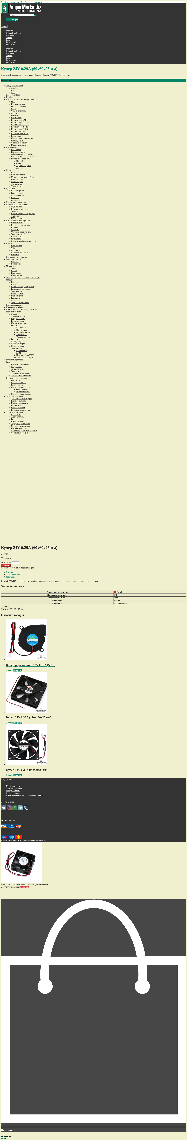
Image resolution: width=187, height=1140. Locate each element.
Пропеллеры (16, 275)
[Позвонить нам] (25, 810)
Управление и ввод (14, 396)
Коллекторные (17, 191)
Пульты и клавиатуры (20, 410)
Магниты (15, 229)
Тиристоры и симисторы (22, 357)
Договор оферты (13, 793)
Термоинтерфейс (18, 234)
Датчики (10, 170)
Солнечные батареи (19, 433)
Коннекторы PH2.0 (19, 129)
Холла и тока (17, 186)
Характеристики (13, 574)
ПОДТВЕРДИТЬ (93, 897)
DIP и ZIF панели (18, 106)
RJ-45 (13, 108)
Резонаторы (16, 339)
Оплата (9, 38)
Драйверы (15, 200)
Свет (13, 300)
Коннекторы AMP (19, 120)
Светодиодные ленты (20, 387)
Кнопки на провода (19, 403)
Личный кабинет (13, 33)
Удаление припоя (23, 166)
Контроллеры (17, 385)
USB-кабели (16, 245)
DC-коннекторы (18, 104)
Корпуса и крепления (20, 225)
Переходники (17, 140)
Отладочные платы (14, 86)
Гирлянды (15, 380)
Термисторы (21, 335)
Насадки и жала (18, 152)
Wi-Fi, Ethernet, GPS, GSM (22, 287)
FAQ (8, 40)
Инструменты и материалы (21, 75)
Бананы (14, 115)
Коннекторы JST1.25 (20, 124)
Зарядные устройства (20, 424)
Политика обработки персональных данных (25, 795)
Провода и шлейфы (14, 307)
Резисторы (15, 325)
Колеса (14, 271)
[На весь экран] (7, 1136)
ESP (13, 90)
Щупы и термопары (19, 209)
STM (13, 92)
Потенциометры (23, 332)
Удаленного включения (21, 373)
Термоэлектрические (20, 303)
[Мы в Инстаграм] (9, 810)
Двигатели (10, 188)
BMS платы (16, 414)
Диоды (14, 314)
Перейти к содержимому (31, 2)
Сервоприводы (17, 195)
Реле (8, 362)
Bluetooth (15, 282)
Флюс (18, 163)
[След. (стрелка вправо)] (5, 1138)
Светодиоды (16, 341)
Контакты (10, 44)
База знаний (11, 42)
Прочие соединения (19, 145)
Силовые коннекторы (20, 143)
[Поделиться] (5, 1136)
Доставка (10, 35)
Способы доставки (14, 788)
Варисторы (21, 328)
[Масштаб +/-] (10, 1136)
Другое (19, 168)
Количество (6, 563)
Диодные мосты (18, 316)
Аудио (14, 113)
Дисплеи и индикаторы (16, 202)
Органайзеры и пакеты (21, 232)
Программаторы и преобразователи (21, 309)
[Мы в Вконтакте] (3, 810)
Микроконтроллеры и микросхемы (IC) (23, 277)
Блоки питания (17, 421)
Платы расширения (14, 305)
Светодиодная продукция (17, 378)
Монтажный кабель (19, 252)
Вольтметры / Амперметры (23, 213)
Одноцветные (22, 389)
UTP (13, 248)
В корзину (6, 565)
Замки (14, 268)
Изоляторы (16, 150)
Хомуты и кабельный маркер (23, 241)
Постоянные (21, 330)
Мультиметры (17, 207)
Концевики (16, 405)
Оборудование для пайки (22, 154)
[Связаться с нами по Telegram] (20, 810)
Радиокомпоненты (14, 312)
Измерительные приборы (17, 204)
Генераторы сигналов (20, 289)
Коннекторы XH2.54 (20, 131)
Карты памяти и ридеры (16, 257)
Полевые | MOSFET (25, 355)
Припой (19, 161)
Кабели (9, 243)
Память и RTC (17, 293)
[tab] (96, 572)
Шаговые (15, 198)
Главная (9, 31)
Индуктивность (18, 319)
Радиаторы (16, 239)
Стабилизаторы (18, 344)
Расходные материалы (20, 159)
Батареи (14, 419)
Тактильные (16, 184)
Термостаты (16, 371)
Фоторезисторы (23, 337)
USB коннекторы (18, 111)
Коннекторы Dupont (20, 122)
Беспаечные (16, 264)
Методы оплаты (13, 791)
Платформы (16, 273)
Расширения (16, 298)
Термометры (16, 216)
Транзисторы (17, 348)
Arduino (14, 88)
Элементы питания (14, 412)
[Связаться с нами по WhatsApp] (14, 810)
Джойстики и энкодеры (21, 398)
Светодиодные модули (21, 394)
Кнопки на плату (18, 401)
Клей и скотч (17, 236)
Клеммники (16, 118)
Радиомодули (17, 296)
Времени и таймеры (20, 364)
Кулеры (38, 75)
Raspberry (10, 97)
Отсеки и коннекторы (20, 426)
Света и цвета (17, 182)
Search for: (5, 15)
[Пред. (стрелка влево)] (2, 1138)
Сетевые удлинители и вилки (24, 430)
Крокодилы (16, 136)
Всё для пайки (12, 147)
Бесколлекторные (18, 193)
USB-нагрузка (17, 218)
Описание (10, 572)
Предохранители (18, 323)
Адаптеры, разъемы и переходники (21, 99)
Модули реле (16, 366)
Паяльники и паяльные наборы (24, 156)
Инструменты (17, 223)
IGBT (18, 353)
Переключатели (18, 408)
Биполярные (21, 351)
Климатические (18, 175)
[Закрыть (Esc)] (2, 1136)
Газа (13, 172)
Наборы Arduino (13, 95)
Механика (10, 266)
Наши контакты (13, 786)
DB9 (13, 102)
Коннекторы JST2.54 (20, 127)
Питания (15, 255)
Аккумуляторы (17, 417)
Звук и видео (16, 291)
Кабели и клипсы (18, 382)
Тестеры (14, 211)
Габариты (10, 577)
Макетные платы (13, 259)
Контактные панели (19, 134)
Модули (9, 280)
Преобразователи (18, 428)
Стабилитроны (17, 346)
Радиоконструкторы (15, 360)
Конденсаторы (17, 321)
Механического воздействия (23, 177)
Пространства (17, 179)
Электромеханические (21, 376)
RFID (13, 284)
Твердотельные (17, 369)
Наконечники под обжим (22, 138)
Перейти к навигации (10, 2)
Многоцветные (23, 392)
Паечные (15, 261)
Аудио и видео (17, 250)
